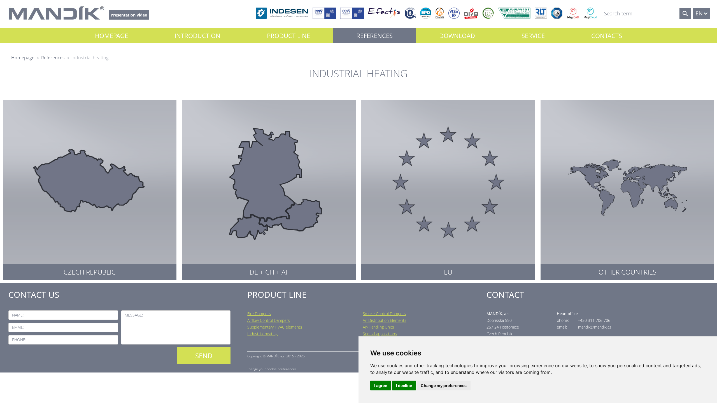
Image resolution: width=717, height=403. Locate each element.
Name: (18, 315)
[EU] (448, 188)
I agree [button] (380, 385)
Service (533, 35)
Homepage (111, 35)
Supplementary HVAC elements (274, 327)
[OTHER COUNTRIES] (627, 188)
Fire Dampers (259, 313)
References (374, 35)
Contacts (606, 35)
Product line (288, 35)
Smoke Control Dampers (384, 313)
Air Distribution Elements (384, 320)
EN (699, 13)
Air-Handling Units (378, 327)
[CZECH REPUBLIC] (89, 188)
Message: (134, 315)
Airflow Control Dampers (268, 320)
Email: (18, 327)
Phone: (19, 339)
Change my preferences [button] (444, 385)
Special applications (380, 333)
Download (457, 35)
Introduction (197, 35)
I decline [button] (404, 385)
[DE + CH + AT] (268, 188)
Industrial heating (262, 333)
